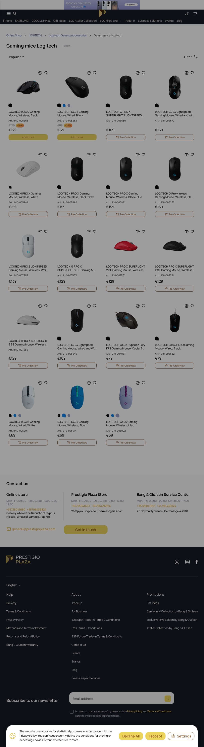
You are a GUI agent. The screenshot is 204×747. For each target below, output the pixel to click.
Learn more (71, 740)
